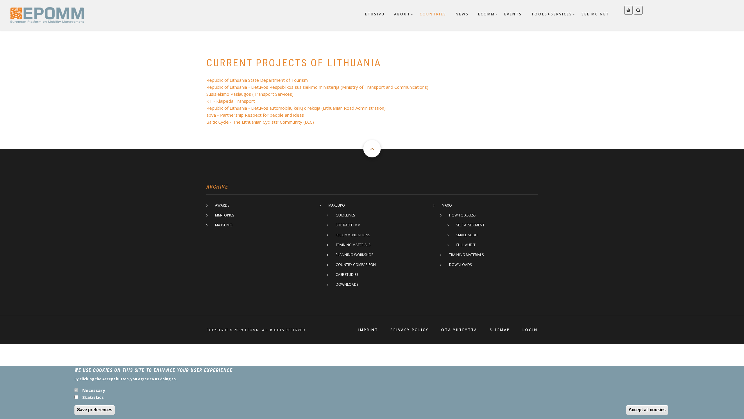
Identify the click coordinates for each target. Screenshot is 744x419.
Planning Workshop (354, 254)
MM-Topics (224, 215)
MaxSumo (224, 225)
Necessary (93, 390)
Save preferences (94, 409)
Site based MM (348, 225)
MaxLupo (336, 205)
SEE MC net (595, 14)
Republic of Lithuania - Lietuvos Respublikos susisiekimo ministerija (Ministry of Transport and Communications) (317, 87)
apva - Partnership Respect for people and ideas (255, 115)
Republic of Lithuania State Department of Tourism (257, 80)
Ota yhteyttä (459, 330)
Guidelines (345, 215)
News (462, 14)
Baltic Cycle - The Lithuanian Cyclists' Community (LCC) (260, 122)
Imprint (368, 330)
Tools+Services (551, 14)
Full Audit (465, 244)
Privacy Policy (410, 330)
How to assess (462, 215)
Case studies (347, 274)
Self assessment (470, 225)
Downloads (347, 284)
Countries (433, 14)
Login (530, 330)
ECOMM (486, 14)
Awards (222, 205)
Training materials (353, 244)
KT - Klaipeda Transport (230, 101)
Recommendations (353, 234)
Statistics (93, 397)
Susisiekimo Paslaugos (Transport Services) (250, 94)
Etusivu (375, 14)
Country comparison (356, 264)
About (402, 14)
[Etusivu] (47, 15)
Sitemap (500, 330)
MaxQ (447, 205)
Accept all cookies (647, 409)
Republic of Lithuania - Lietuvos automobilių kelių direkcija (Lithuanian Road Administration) (296, 108)
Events (513, 14)
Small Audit (467, 234)
